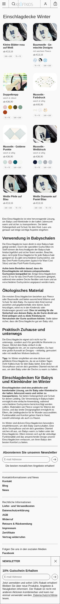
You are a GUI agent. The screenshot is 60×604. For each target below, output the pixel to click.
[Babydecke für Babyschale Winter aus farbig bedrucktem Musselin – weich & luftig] (45, 82)
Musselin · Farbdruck (39, 96)
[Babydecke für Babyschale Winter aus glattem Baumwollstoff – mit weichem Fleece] (45, 32)
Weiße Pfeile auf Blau (12, 198)
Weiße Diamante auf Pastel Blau (44, 198)
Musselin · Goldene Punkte (14, 148)
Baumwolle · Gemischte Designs (43, 46)
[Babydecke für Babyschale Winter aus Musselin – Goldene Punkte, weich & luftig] (15, 134)
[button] (13, 4)
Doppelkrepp (10, 94)
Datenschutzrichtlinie (44, 595)
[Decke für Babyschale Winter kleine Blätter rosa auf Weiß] (15, 32)
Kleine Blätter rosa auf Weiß (14, 46)
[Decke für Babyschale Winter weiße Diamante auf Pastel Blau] (45, 184)
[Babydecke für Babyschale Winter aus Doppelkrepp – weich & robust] (15, 82)
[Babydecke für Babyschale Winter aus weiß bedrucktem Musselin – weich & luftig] (45, 134)
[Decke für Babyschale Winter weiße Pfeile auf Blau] (15, 184)
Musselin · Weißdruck (39, 148)
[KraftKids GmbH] (30, 4)
